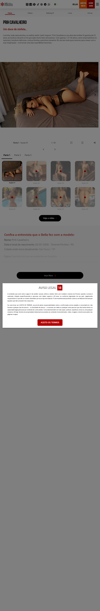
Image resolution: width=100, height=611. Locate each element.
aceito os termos (50, 322)
